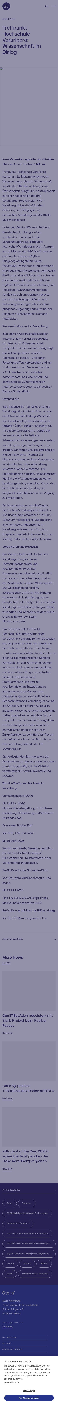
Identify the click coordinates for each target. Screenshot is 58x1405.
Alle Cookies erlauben (29, 1398)
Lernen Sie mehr (11, 1383)
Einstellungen (29, 1391)
